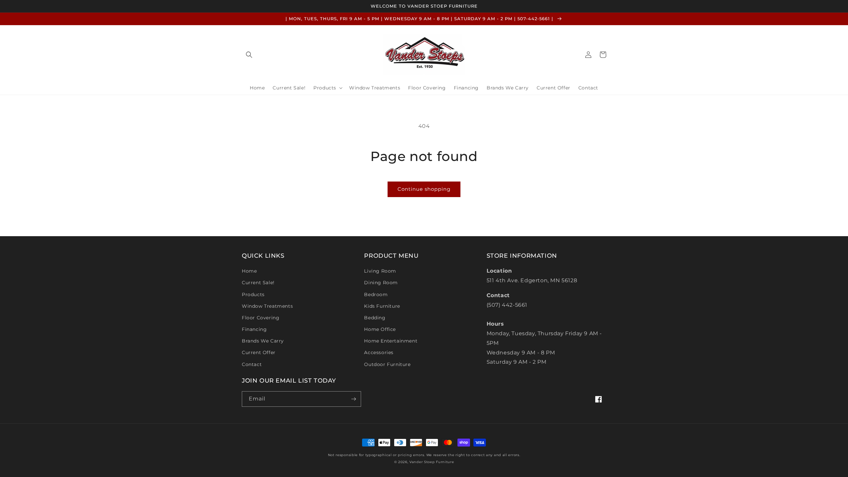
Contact (252, 364)
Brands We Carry (263, 341)
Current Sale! (258, 283)
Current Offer (259, 352)
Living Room (380, 271)
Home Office (380, 329)
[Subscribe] (353, 399)
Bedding (374, 318)
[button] (249, 54)
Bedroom (376, 294)
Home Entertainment (390, 341)
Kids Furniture (382, 306)
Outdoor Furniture (387, 364)
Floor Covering (260, 318)
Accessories (379, 352)
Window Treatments (267, 306)
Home (249, 271)
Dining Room (381, 283)
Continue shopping (424, 189)
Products (253, 294)
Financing (254, 329)
